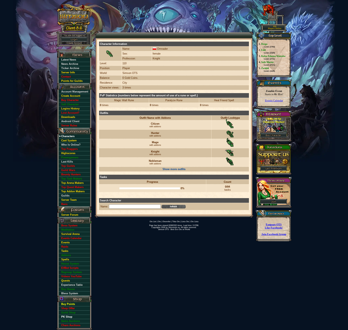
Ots (159, 222)
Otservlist (167, 222)
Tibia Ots (176, 222)
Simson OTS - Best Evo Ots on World (174, 229)
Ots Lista (194, 222)
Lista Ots (185, 222)
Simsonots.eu (174, 227)
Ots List (153, 222)
